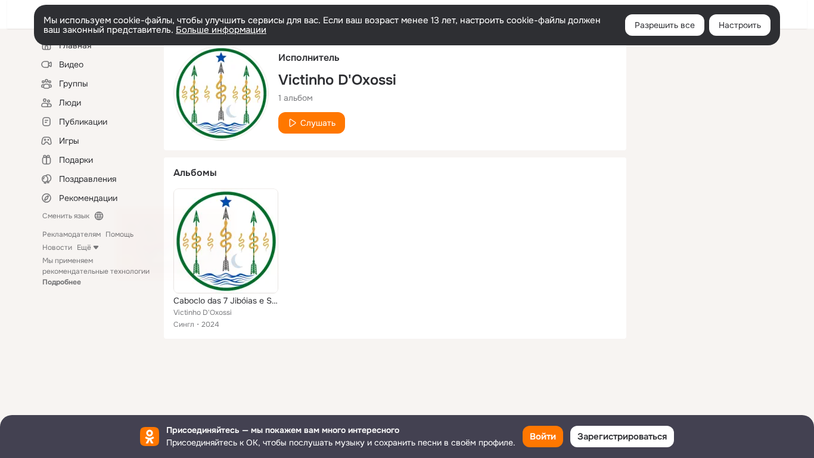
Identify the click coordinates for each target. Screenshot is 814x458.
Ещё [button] (84, 247)
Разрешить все (665, 25)
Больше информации (221, 30)
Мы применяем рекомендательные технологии (96, 271)
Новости (57, 247)
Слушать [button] (317, 122)
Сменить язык (65, 216)
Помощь (119, 234)
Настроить (740, 25)
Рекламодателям (71, 234)
